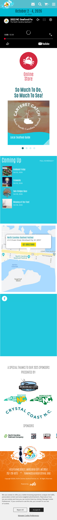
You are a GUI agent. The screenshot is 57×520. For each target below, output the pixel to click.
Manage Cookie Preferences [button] (28, 515)
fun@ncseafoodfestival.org (37, 473)
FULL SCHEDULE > (47, 161)
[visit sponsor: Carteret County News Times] (31, 436)
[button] (40, 4)
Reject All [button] (20, 510)
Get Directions (28, 244)
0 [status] (48, 4)
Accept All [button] (36, 510)
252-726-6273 (12, 473)
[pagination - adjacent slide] (23, 148)
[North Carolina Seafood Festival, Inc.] (7, 4)
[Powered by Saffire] (33, 484)
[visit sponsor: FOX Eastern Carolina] (12, 436)
